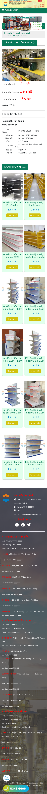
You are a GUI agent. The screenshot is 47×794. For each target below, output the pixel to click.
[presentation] (3, 26)
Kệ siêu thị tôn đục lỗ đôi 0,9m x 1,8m (34, 359)
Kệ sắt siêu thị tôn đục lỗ (16, 35)
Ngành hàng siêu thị (23, 33)
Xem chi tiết (12, 215)
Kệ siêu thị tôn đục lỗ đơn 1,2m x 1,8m (12, 465)
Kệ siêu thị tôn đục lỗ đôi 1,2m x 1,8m (12, 307)
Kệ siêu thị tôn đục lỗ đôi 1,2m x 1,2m (12, 359)
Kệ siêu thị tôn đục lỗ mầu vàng (34, 204)
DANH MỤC (11, 10)
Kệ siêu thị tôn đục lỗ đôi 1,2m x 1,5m (34, 307)
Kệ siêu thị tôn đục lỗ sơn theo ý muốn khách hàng (34, 257)
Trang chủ (8, 33)
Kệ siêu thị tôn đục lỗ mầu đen (12, 204)
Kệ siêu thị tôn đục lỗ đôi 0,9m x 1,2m (34, 411)
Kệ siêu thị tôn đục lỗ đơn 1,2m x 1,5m (34, 465)
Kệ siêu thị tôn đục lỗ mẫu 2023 (12, 256)
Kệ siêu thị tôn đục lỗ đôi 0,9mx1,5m (12, 411)
